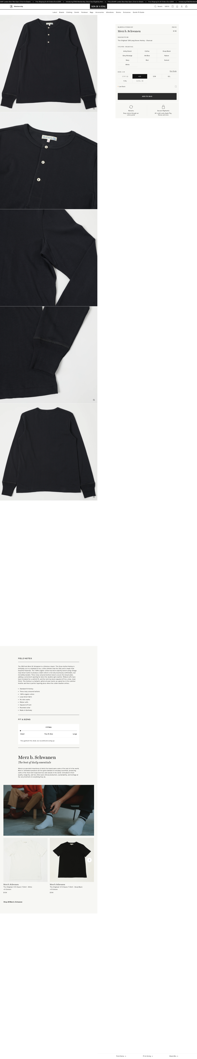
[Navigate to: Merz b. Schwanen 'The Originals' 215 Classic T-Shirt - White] (25, 866)
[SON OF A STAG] (98, 6)
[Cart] (186, 6)
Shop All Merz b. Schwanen (13, 902)
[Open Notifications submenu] (177, 6)
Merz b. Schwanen (129, 31)
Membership (18, 6)
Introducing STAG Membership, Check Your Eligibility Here (84, 2)
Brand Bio (173, 1056)
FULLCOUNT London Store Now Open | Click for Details (125, 2)
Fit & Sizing (147, 1056)
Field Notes (120, 1056)
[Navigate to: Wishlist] (172, 6)
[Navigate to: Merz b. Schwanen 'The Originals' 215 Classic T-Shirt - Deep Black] (72, 866)
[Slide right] (89, 860)
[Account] (181, 6)
